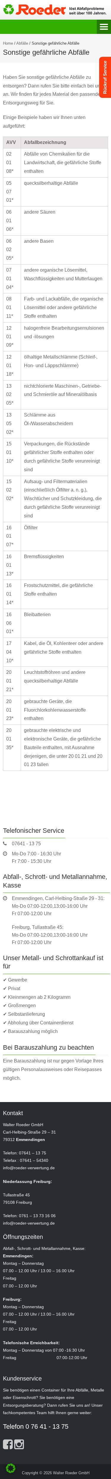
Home (8, 43)
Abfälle (22, 43)
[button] (10, 1468)
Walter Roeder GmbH (71, 1473)
